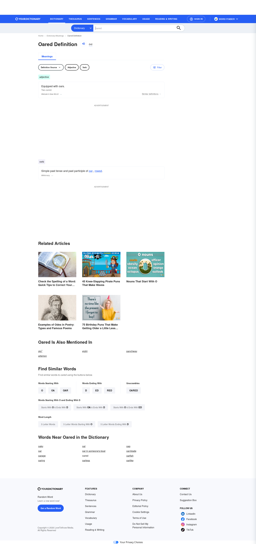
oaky (40, 446)
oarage (42, 455)
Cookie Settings (140, 512)
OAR (65, 390)
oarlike (129, 460)
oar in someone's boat (93, 451)
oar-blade (131, 451)
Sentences (90, 506)
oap (128, 446)
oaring (41, 460)
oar (90, 171)
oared (133, 390)
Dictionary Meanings (55, 35)
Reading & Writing (94, 529)
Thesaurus (90, 500)
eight (84, 351)
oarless (86, 460)
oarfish (129, 455)
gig (40, 351)
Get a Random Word (51, 508)
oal (83, 446)
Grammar (90, 512)
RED (109, 390)
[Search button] (180, 28)
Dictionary (79, 28)
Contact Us (186, 494)
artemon (42, 356)
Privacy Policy (139, 500)
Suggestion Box (188, 500)
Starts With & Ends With (54, 407)
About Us (137, 494)
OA (53, 390)
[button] (196, 19)
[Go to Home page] (28, 19)
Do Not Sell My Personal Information (143, 525)
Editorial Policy (140, 506)
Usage (88, 523)
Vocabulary (91, 518)
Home (40, 35)
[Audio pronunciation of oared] (83, 44)
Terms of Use (139, 518)
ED (97, 390)
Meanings (47, 56)
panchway (131, 351)
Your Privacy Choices (131, 542)
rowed (98, 171)
